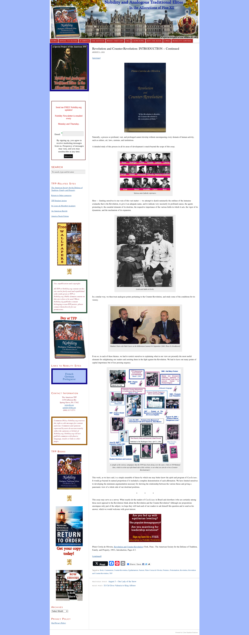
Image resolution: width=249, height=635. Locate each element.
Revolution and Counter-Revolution (128, 546)
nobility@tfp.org (69, 407)
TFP (110, 573)
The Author (98, 41)
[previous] (96, 58)
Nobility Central (182, 41)
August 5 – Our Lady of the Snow (122, 581)
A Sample (84, 41)
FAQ (128, 41)
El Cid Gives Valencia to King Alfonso (120, 585)
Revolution (183, 570)
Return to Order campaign (61, 195)
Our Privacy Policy (58, 623)
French (69, 374)
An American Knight (59, 211)
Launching (138, 41)
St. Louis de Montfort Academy (63, 205)
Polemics (166, 570)
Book (102, 570)
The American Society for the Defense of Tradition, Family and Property (67, 188)
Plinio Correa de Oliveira (153, 570)
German (69, 376)
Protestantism (174, 570)
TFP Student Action (59, 200)
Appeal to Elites (68, 41)
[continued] (97, 556)
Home (54, 41)
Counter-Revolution (121, 570)
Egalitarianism (133, 570)
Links (167, 41)
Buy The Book (154, 41)
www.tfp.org (69, 405)
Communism (108, 570)
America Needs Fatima (60, 216)
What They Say (115, 41)
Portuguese (69, 379)
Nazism (141, 570)
